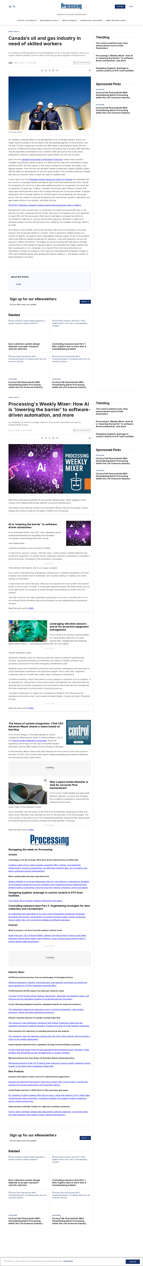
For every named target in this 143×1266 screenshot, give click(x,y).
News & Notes (13, 31)
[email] (57, 70)
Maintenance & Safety (49, 20)
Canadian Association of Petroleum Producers (41, 159)
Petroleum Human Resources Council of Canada (50, 179)
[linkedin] (46, 70)
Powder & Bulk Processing (91, 20)
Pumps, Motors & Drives (116, 20)
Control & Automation (27, 20)
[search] (14, 6)
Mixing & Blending (69, 20)
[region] (71, 1261)
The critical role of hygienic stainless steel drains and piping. (35, 884)
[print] (90, 70)
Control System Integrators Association (29, 728)
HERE (31, 604)
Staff (10, 63)
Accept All (132, 1261)
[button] (10, 6)
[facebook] (42, 70)
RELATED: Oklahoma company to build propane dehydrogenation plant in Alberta (44, 205)
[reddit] (53, 70)
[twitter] (50, 70)
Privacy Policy (68, 1261)
